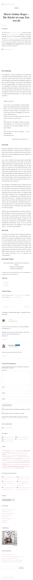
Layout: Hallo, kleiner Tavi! (7, 554)
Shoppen (26, 466)
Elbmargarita (4, 520)
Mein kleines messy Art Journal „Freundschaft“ (11, 561)
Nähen (12, 464)
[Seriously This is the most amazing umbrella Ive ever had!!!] (24, 477)
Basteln (27, 450)
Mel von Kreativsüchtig (7, 515)
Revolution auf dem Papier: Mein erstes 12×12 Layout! (13, 556)
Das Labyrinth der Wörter (16, 32)
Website (3, 398)
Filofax (21, 456)
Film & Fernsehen (15, 456)
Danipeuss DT (14, 453)
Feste (9, 456)
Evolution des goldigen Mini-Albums (9, 558)
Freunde (13, 458)
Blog (3, 453)
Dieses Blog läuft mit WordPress (8, 577)
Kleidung (3, 462)
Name (3, 387)
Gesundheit (9, 460)
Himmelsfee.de (5, 516)
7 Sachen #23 (27, 306)
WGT (10, 468)
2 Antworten (4, 25)
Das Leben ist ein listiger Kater (14, 38)
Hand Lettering (20, 460)
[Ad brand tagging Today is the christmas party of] (9, 477)
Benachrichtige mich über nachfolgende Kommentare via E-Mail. (16, 409)
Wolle (17, 468)
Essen (16, 455)
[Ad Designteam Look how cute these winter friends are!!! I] (9, 487)
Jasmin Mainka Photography (8, 513)
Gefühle (24, 458)
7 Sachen (6, 450)
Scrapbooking (11, 466)
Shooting (20, 466)
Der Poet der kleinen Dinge (13, 34)
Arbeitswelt (19, 451)
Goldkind (10, 319)
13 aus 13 (13, 451)
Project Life (17, 464)
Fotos (8, 458)
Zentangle (21, 468)
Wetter (7, 468)
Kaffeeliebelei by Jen (6, 511)
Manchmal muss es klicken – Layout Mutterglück (12, 560)
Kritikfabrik (22, 295)
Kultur (20, 297)
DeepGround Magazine (7, 518)
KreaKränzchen (11, 462)
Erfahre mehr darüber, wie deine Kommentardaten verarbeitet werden (15, 418)
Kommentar (4, 370)
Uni (30, 466)
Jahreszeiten (28, 460)
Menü (16, 7)
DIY (4, 454)
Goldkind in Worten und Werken (8, 509)
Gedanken (19, 459)
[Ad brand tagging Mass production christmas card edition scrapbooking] (24, 481)
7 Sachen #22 (5, 306)
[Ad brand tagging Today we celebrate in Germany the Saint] (24, 487)
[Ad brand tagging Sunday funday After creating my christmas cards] (9, 481)
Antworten (4, 339)
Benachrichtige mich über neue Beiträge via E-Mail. (13, 413)
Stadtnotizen (4, 522)
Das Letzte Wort (22, 453)
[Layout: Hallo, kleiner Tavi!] (9, 545)
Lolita (9, 464)
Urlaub (4, 468)
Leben (4, 464)
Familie (20, 455)
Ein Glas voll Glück (10, 455)
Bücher (11, 297)
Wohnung (14, 468)
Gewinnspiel (14, 460)
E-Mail (4, 393)
